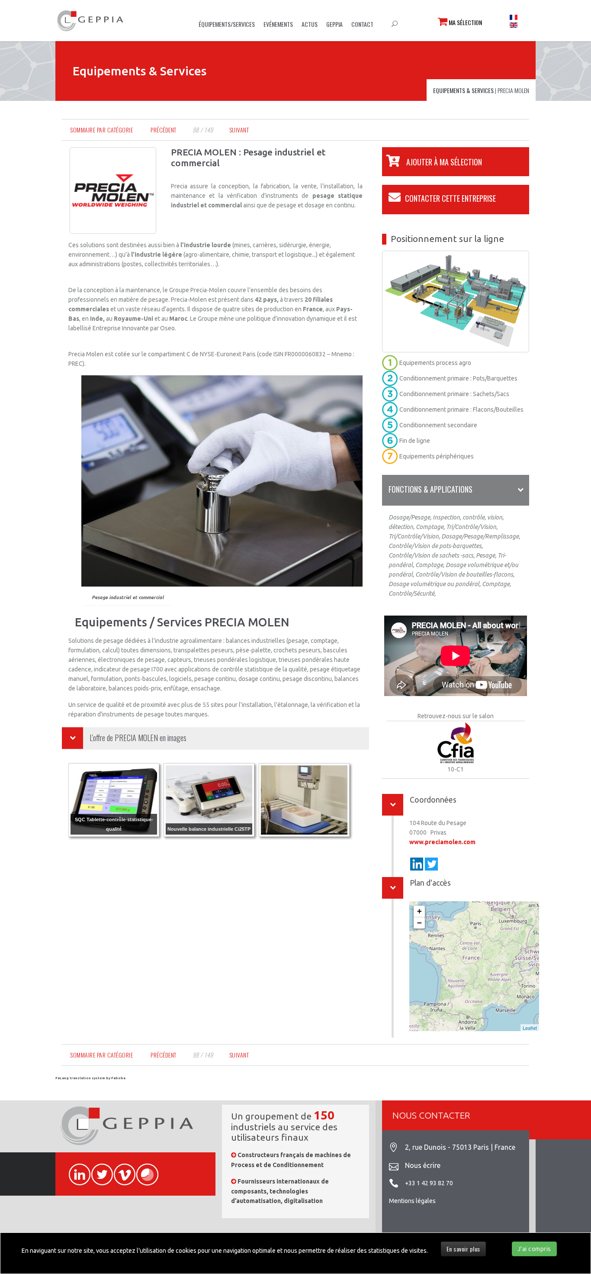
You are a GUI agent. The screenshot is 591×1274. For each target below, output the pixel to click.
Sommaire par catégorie (101, 129)
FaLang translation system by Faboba (90, 1078)
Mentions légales (412, 1200)
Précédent (164, 129)
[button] (432, 162)
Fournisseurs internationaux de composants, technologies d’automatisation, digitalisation (280, 1191)
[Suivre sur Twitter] (431, 864)
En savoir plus (463, 1248)
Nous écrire (422, 1165)
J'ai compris (534, 1248)
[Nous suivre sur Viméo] (120, 1169)
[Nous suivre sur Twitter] (98, 1169)
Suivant (239, 129)
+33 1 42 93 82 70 (429, 1183)
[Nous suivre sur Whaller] (143, 1169)
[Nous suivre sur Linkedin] (75, 1169)
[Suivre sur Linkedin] (416, 864)
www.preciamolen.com (442, 842)
